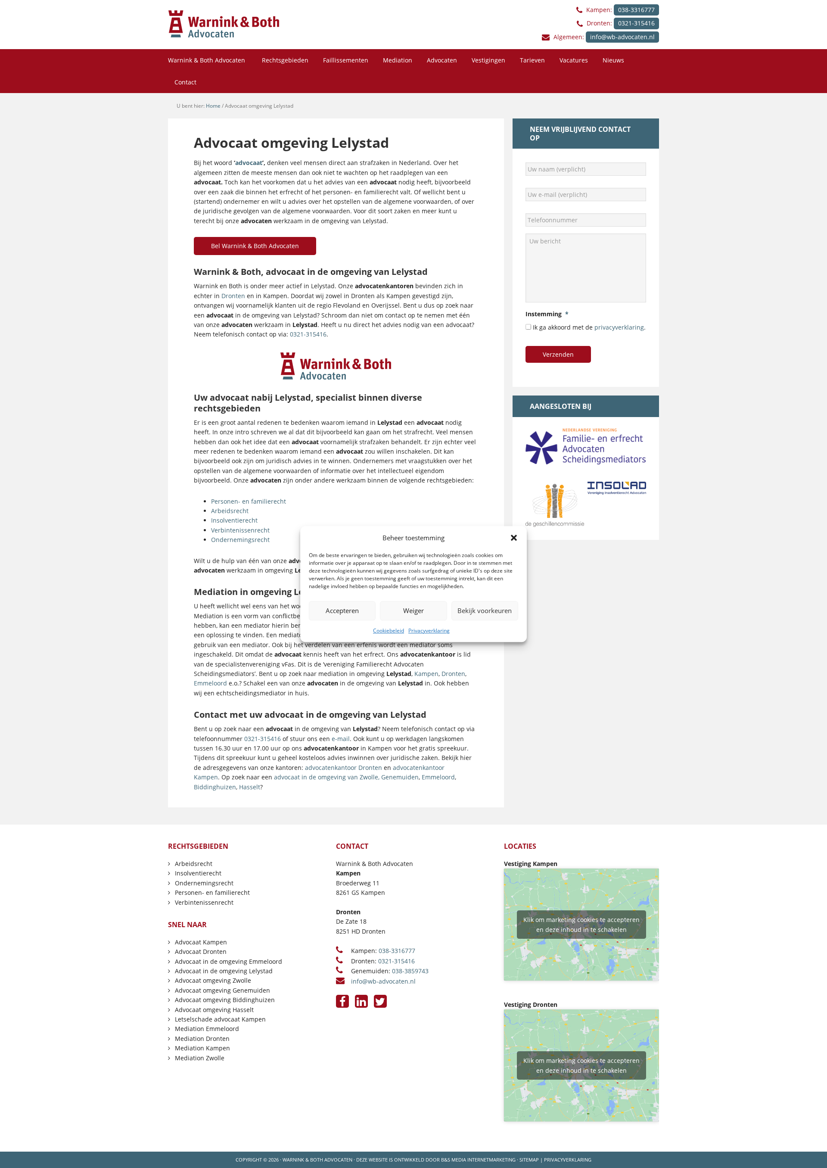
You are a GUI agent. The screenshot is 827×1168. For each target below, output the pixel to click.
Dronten (233, 296)
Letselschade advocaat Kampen (220, 1019)
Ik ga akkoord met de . (589, 327)
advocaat (248, 163)
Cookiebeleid (388, 630)
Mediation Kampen (202, 1048)
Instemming (547, 314)
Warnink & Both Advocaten (317, 1159)
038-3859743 (410, 971)
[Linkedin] (361, 1001)
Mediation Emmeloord (207, 1029)
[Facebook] (342, 1001)
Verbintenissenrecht (240, 530)
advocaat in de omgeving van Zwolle (326, 777)
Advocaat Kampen (201, 942)
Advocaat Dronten (201, 951)
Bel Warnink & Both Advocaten (255, 246)
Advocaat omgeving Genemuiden (222, 990)
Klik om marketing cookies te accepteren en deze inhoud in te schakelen (581, 925)
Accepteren (342, 610)
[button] (514, 537)
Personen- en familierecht (248, 501)
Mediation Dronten (202, 1038)
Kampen (426, 674)
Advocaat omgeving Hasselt (214, 1010)
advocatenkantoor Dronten (343, 767)
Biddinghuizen (215, 787)
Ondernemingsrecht (240, 540)
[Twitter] (380, 1001)
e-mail (341, 739)
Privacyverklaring (429, 630)
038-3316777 (636, 10)
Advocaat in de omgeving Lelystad (224, 971)
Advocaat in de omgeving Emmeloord (228, 961)
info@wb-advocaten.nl (622, 37)
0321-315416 (636, 23)
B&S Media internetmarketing (478, 1159)
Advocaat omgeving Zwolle (213, 980)
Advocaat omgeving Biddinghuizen (225, 1000)
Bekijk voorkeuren (484, 610)
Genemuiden (400, 777)
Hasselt (249, 787)
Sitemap (529, 1159)
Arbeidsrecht (230, 511)
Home (213, 105)
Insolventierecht (234, 520)
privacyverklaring (619, 327)
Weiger (413, 610)
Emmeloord (210, 683)
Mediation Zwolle (199, 1058)
